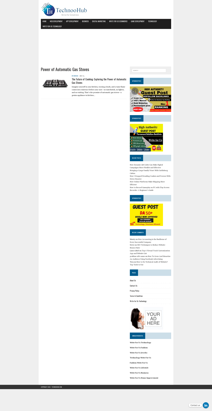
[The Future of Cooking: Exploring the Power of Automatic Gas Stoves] (55, 89)
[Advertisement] (106, 47)
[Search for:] (149, 70)
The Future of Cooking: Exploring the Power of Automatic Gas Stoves (99, 81)
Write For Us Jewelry (138, 352)
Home (44, 21)
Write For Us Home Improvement (144, 378)
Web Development (56, 21)
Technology (152, 21)
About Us (133, 280)
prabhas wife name (137, 256)
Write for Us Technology (52, 26)
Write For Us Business (139, 373)
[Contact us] (206, 405)
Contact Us (133, 285)
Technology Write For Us (140, 357)
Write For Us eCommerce (118, 21)
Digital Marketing (99, 21)
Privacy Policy (134, 290)
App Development (72, 21)
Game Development (138, 21)
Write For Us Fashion (139, 347)
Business (85, 21)
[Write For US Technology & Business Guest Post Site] (106, 9)
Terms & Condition (136, 296)
